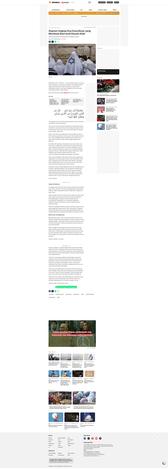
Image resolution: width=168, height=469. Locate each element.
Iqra (52, 27)
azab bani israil (76, 294)
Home (50, 27)
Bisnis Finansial (71, 443)
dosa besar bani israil (59, 294)
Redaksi (60, 453)
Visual (59, 445)
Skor (69, 438)
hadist (90, 9)
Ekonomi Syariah (61, 438)
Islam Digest (70, 439)
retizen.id (117, 2)
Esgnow (50, 445)
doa (81, 9)
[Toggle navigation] (50, 2)
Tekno (59, 443)
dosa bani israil (68, 294)
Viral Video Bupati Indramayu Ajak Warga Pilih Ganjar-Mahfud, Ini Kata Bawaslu (65, 102)
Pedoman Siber (71, 453)
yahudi (82, 294)
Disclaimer (51, 455)
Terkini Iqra (99, 77)
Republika (51, 13)
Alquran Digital (56, 9)
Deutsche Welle (102, 2)
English (69, 445)
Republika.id (109, 2)
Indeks (114, 9)
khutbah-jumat (102, 9)
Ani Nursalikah (63, 39)
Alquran (65, 92)
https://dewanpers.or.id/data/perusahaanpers (59, 462)
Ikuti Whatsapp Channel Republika (67, 287)
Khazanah (51, 439)
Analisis (59, 441)
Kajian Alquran (70, 9)
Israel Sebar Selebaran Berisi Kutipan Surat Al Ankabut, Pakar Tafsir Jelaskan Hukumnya (54, 102)
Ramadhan (60, 447)
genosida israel (52, 297)
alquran (58, 297)
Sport (69, 441)
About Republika (52, 453)
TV (49, 447)
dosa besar (51, 294)
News (50, 441)
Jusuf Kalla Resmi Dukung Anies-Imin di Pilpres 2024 (77, 100)
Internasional (51, 443)
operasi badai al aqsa (90, 294)
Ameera (50, 438)
